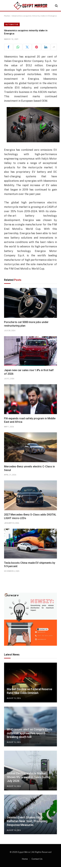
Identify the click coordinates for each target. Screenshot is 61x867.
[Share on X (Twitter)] (27, 47)
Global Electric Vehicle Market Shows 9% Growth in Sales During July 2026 (28, 777)
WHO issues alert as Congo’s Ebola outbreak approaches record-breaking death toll (29, 733)
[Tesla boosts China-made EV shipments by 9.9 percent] (30, 543)
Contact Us (37, 859)
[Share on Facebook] (8, 47)
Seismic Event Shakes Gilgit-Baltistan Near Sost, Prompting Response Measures (27, 821)
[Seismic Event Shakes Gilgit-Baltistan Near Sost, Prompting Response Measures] (30, 814)
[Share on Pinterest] (36, 47)
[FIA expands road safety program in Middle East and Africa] (30, 399)
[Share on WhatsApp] (17, 47)
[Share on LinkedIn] (45, 47)
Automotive (11, 24)
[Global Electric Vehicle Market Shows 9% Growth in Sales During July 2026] (30, 770)
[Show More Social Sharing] (54, 47)
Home (7, 16)
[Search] (56, 5)
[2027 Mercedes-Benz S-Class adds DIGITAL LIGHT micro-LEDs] (30, 495)
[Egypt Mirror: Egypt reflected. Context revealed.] (30, 5)
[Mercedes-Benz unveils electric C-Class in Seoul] (30, 447)
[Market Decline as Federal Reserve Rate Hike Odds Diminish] (30, 682)
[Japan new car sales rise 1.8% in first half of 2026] (30, 351)
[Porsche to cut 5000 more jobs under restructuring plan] (30, 303)
